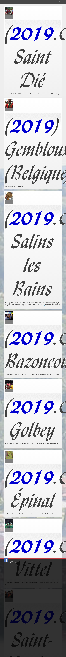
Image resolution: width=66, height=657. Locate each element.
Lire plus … (44, 306)
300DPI (60, 566)
